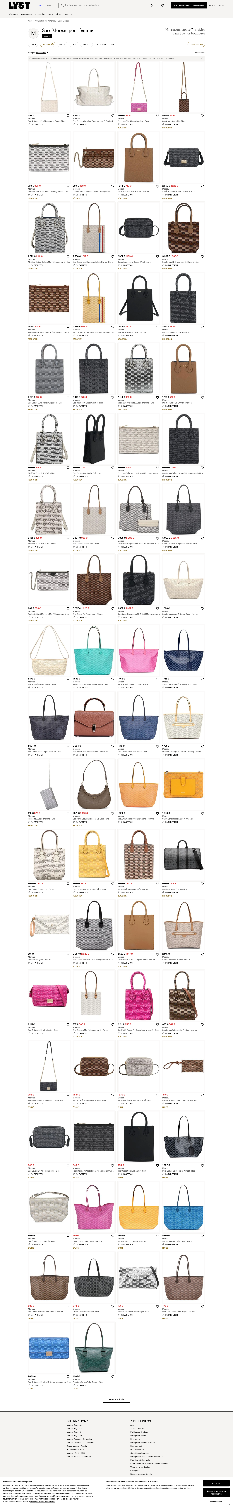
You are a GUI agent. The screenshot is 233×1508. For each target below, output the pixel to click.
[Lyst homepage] (19, 5)
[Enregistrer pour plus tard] (68, 115)
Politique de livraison (139, 1432)
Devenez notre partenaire (141, 1474)
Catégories (135, 1470)
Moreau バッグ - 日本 (76, 1453)
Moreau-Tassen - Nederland (79, 1456)
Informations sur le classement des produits (149, 1463)
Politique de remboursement (142, 1442)
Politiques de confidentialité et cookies (146, 1456)
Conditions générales (139, 1453)
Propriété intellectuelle (140, 1460)
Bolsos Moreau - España (77, 1446)
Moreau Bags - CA (74, 1428)
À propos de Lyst (137, 1428)
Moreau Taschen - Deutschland (80, 1442)
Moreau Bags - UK (74, 1432)
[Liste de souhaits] (162, 5)
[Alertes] (151, 5)
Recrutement (136, 1446)
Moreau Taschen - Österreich (79, 1439)
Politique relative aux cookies (42, 1501)
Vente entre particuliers (140, 1467)
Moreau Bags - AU (74, 1425)
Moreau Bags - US (74, 1435)
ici (174, 58)
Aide (132, 1425)
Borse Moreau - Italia (75, 1449)
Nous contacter (137, 1449)
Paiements (135, 1439)
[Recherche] (62, 5)
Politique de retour (138, 1435)
